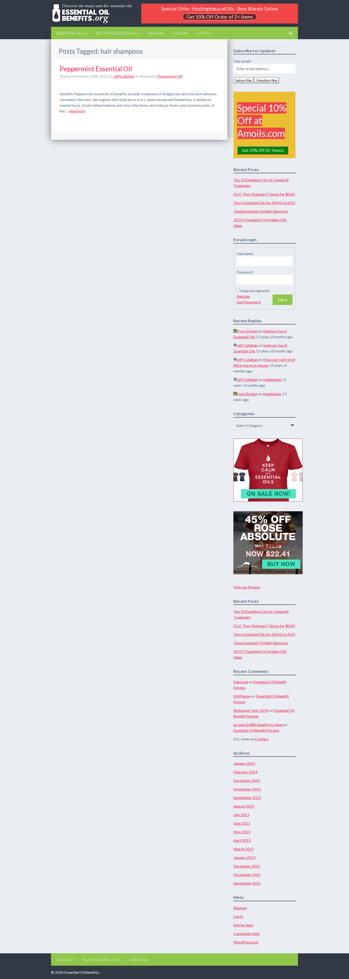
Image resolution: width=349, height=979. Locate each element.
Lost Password (248, 302)
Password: (245, 272)
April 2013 (242, 840)
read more (77, 111)
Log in (238, 916)
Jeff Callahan (123, 76)
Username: (245, 253)
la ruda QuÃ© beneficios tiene (258, 724)
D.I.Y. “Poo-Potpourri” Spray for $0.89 (264, 194)
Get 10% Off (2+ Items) (263, 150)
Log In (283, 299)
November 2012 (246, 874)
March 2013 (243, 849)
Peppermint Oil (169, 76)
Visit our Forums (246, 587)
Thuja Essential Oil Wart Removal (260, 211)
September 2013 (247, 797)
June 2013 (241, 823)
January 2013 (244, 857)
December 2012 (246, 866)
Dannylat (240, 682)
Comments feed (246, 933)
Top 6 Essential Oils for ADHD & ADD (264, 202)
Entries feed (243, 925)
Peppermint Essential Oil (96, 69)
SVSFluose (241, 696)
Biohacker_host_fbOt (251, 710)
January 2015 (244, 763)
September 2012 (247, 883)
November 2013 (246, 789)
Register (243, 296)
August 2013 (243, 806)
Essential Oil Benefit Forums (256, 730)
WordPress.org (245, 942)
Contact (262, 739)
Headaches (272, 379)
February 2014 (245, 772)
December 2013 (246, 780)
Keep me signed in (254, 290)
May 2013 (241, 831)
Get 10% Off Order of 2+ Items (219, 16)
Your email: (242, 61)
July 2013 (241, 814)
